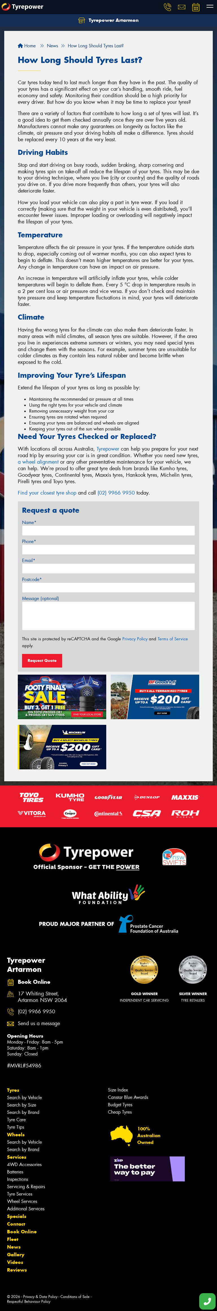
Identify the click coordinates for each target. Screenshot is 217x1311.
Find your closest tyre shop (47, 492)
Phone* (29, 541)
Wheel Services (22, 1201)
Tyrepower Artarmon (113, 20)
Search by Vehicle (24, 1098)
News (14, 1247)
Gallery (15, 1254)
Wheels (16, 1134)
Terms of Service (173, 639)
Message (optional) (40, 598)
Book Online (22, 1231)
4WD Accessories (24, 1165)
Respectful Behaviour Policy (28, 1301)
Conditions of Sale (75, 1296)
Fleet (12, 1239)
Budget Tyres (120, 1105)
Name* (29, 522)
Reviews (17, 1270)
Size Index (118, 1090)
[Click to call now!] (167, 7)
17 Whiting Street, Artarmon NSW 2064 (42, 997)
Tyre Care (16, 1120)
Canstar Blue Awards (128, 1097)
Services (16, 1157)
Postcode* (32, 579)
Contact (16, 1224)
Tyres (13, 1090)
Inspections (17, 1179)
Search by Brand (23, 1112)
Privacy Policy (134, 639)
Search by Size (21, 1105)
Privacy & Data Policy (40, 1296)
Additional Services (25, 1209)
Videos (15, 1262)
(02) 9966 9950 (116, 492)
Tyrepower (108, 449)
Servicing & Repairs (26, 1187)
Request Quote (42, 660)
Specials (16, 1216)
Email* (28, 560)
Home (29, 46)
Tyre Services (19, 1194)
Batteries (15, 1172)
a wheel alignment (38, 462)
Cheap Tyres (120, 1112)
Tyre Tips (15, 1127)
